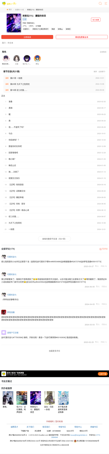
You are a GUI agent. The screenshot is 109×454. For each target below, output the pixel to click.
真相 (10, 107)
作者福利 (50, 421)
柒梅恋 (68, 29)
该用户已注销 (12, 332)
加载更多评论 (54, 350)
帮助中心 (78, 426)
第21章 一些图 (16, 78)
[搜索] (100, 4)
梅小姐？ (12, 159)
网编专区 (94, 426)
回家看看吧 (13, 152)
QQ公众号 (70, 431)
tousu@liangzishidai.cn (78, 435)
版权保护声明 (53, 435)
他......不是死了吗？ (17, 127)
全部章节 (101, 71)
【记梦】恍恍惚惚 (16, 184)
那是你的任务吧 (15, 146)
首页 (10, 9)
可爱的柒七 (31, 23)
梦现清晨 (11, 312)
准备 (10, 101)
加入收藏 (96, 19)
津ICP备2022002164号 (18, 441)
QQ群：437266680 (54, 431)
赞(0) (97, 266)
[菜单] (106, 4)
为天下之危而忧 (15, 222)
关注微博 (38, 431)
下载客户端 (25, 431)
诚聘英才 (14, 426)
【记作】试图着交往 (17, 190)
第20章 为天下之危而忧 (20, 84)
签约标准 (59, 421)
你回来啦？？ (14, 139)
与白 (10, 133)
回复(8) (104, 286)
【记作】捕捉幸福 (16, 197)
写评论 (105, 248)
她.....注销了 (14, 171)
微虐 (53, 29)
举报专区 (62, 426)
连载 (24, 19)
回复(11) (104, 342)
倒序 (95, 71)
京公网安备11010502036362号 (88, 441)
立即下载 (102, 374)
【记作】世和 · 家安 (17, 203)
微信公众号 (84, 431)
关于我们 (30, 426)
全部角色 (103, 52)
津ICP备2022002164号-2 (18, 435)
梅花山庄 (12, 165)
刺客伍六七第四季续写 (41, 29)
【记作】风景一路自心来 (19, 210)
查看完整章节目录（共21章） (54, 238)
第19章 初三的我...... (18, 90)
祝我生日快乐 (14, 178)
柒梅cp (60, 29)
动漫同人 (26, 29)
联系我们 (46, 426)
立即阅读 (27, 37)
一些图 (11, 229)
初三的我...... (14, 216)
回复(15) (104, 266)
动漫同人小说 (19, 10)
